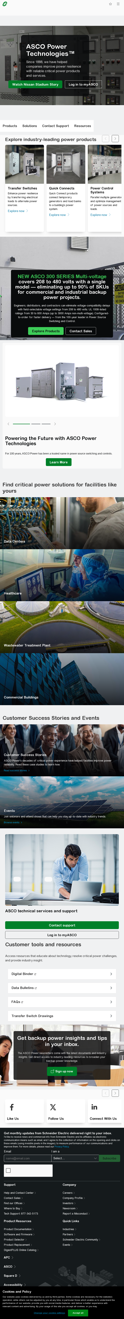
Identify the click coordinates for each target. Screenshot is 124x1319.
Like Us (13, 1118)
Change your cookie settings (49, 1313)
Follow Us (56, 1118)
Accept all (78, 1313)
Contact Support (55, 126)
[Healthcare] (62, 575)
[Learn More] (59, 462)
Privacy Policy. (62, 1146)
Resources (82, 126)
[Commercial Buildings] (62, 679)
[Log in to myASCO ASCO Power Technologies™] (83, 84)
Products (10, 126)
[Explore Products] (46, 331)
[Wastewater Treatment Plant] (62, 627)
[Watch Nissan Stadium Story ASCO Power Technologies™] (35, 84)
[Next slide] (115, 138)
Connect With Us (103, 1118)
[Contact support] (62, 925)
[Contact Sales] (81, 331)
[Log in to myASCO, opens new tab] (62, 935)
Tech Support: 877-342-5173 (21, 1213)
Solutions (29, 126)
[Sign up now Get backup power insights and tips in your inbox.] (62, 1071)
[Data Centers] (62, 523)
